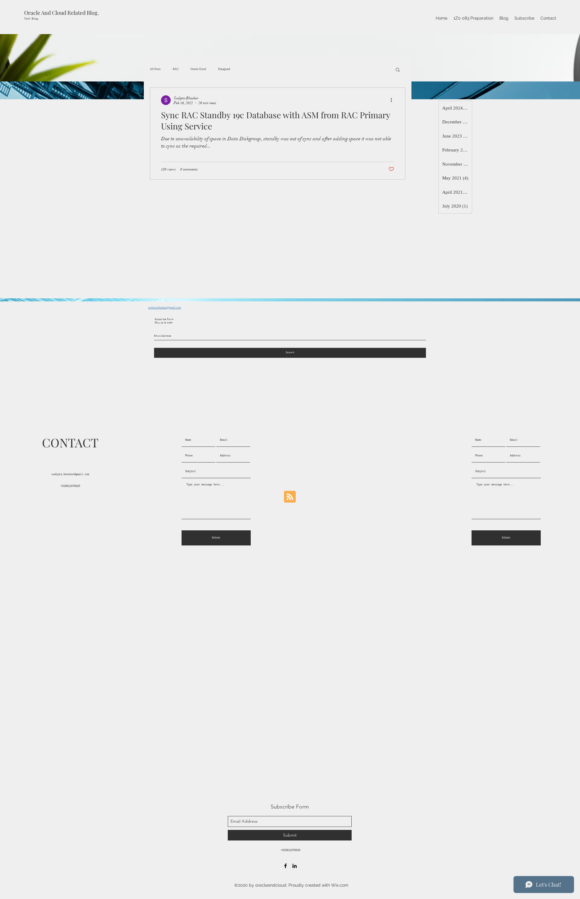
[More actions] (393, 100)
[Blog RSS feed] (290, 497)
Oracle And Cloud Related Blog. (61, 12)
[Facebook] (285, 866)
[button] (398, 70)
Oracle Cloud (198, 69)
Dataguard (224, 69)
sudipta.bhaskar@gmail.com (164, 307)
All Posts (155, 69)
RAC (176, 69)
